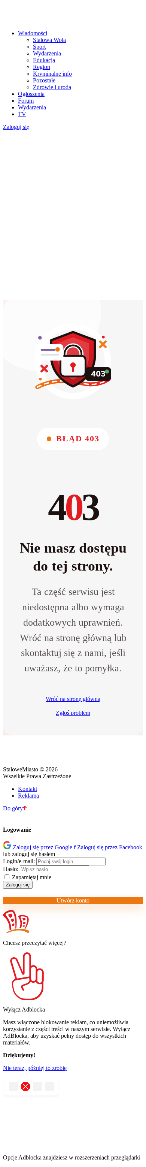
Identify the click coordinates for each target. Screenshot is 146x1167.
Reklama (28, 795)
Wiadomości (32, 33)
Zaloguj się (16, 127)
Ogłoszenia (31, 94)
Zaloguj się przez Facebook (108, 847)
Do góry (13, 808)
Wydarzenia (47, 53)
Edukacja (44, 60)
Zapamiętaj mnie (30, 877)
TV (22, 114)
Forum (26, 100)
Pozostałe (44, 80)
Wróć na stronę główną (73, 699)
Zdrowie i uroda (52, 87)
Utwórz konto (73, 900)
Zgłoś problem (73, 713)
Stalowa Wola (49, 40)
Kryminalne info (52, 73)
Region (41, 67)
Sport (39, 46)
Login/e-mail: (19, 861)
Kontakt (27, 789)
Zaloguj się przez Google (43, 847)
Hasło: (10, 869)
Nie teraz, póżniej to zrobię (35, 1068)
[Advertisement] (73, 215)
